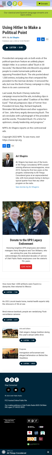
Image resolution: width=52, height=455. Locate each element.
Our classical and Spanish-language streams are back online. (26, 14)
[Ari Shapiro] (7, 159)
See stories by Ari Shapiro (27, 187)
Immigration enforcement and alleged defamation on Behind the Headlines (33, 355)
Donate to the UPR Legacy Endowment (26, 241)
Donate (44, 4)
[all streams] (49, 452)
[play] (3, 452)
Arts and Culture (24, 329)
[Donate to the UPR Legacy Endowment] (26, 218)
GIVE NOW (26, 266)
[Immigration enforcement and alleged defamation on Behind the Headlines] (10, 353)
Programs (22, 349)
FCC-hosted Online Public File (16, 400)
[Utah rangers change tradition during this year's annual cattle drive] (10, 333)
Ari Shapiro (14, 37)
